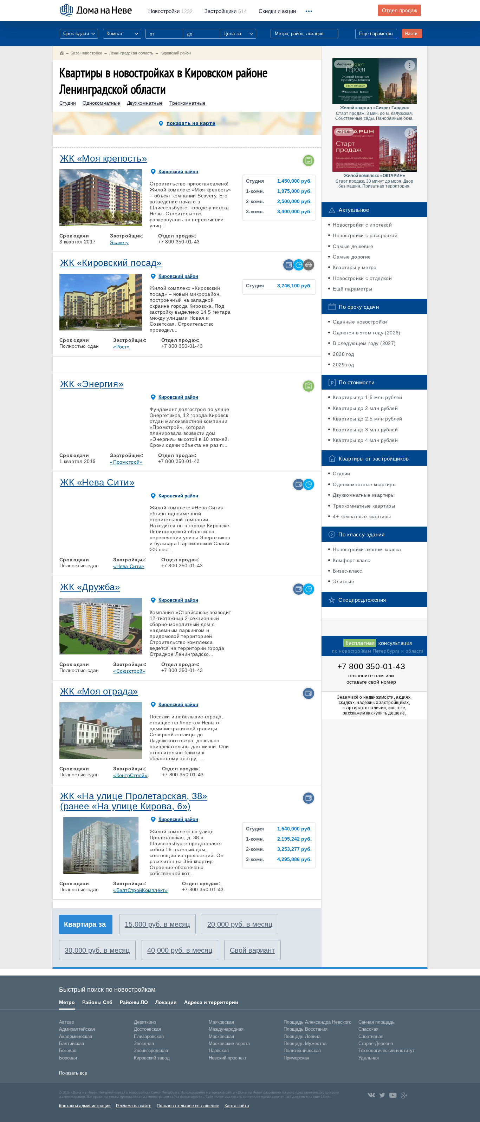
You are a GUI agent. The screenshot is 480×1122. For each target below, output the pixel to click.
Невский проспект (228, 1058)
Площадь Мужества (305, 1043)
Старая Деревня (375, 1043)
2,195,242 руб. (294, 839)
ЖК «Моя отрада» (99, 691)
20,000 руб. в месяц (239, 924)
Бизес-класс (347, 571)
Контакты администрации (85, 1105)
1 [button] (68, 328)
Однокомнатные (101, 103)
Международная (226, 1029)
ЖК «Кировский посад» (111, 263)
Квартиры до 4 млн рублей (365, 440)
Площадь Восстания (305, 1029)
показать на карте (191, 122)
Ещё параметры (352, 289)
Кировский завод (152, 1058)
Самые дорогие (352, 257)
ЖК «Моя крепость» (103, 158)
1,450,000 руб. (294, 181)
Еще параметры (376, 33)
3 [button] (100, 328)
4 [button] (117, 328)
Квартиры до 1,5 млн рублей (367, 397)
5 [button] (133, 328)
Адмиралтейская (77, 1029)
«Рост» (121, 347)
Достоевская (147, 1029)
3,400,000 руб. (294, 211)
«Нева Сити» (128, 566)
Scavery (119, 242)
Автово (66, 1022)
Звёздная (144, 1043)
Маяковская (221, 1022)
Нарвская (219, 1050)
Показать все (73, 1073)
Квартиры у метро (354, 267)
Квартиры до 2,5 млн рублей (367, 419)
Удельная (368, 1058)
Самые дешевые (353, 246)
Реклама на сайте (133, 1105)
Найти (411, 34)
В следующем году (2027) (364, 343)
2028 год (343, 354)
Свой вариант (252, 950)
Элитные (343, 581)
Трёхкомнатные (187, 103)
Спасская (368, 1029)
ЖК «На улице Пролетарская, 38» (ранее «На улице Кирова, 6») (133, 801)
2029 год (343, 364)
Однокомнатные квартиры (364, 484)
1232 (170, 11)
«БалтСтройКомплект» (140, 890)
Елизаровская (149, 1036)
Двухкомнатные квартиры (364, 495)
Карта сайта (237, 1105)
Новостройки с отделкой (362, 278)
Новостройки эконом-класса (367, 549)
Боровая (68, 1058)
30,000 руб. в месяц (97, 950)
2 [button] (84, 328)
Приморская (296, 1058)
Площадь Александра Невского (317, 1022)
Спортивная (370, 1036)
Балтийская (71, 1043)
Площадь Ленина (302, 1036)
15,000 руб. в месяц (157, 924)
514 (226, 11)
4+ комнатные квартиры (362, 516)
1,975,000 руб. (294, 191)
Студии (67, 103)
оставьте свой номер (371, 682)
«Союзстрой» (129, 671)
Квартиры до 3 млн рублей (365, 429)
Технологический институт (386, 1050)
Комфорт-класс (351, 560)
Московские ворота (229, 1043)
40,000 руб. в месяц (179, 950)
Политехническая (302, 1050)
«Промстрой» (126, 462)
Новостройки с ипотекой (362, 225)
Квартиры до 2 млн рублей (365, 408)
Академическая (75, 1036)
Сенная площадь (376, 1022)
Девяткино (145, 1022)
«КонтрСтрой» (130, 775)
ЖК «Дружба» (90, 587)
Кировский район (178, 171)
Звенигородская (151, 1050)
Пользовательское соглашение (188, 1105)
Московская (221, 1036)
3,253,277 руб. (294, 849)
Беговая (67, 1050)
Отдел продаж (399, 10)
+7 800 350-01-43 (371, 666)
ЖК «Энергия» (91, 384)
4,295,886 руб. (294, 859)
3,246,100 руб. (294, 285)
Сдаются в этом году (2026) (366, 332)
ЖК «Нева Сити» (97, 482)
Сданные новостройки (360, 322)
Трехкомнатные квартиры (364, 506)
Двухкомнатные (145, 103)
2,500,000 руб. (294, 201)
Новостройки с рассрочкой (365, 235)
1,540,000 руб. (294, 828)
